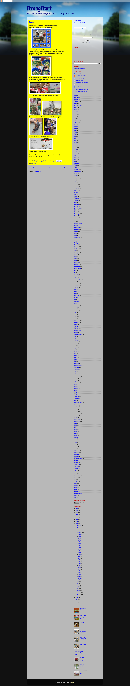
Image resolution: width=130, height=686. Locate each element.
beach (75, 128)
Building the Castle (82, 672)
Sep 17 (79, 556)
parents (76, 344)
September (79, 532)
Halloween (76, 99)
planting (75, 357)
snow (75, 427)
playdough (76, 369)
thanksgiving (76, 468)
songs (75, 429)
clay (75, 181)
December (79, 525)
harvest (76, 276)
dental (75, 202)
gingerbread (76, 264)
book (75, 146)
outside (76, 332)
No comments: (48, 161)
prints (75, 375)
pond (75, 371)
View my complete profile (79, 22)
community (76, 187)
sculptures (76, 406)
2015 (77, 519)
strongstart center (78, 458)
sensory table (77, 414)
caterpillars (76, 169)
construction (77, 188)
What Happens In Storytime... (82, 89)
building (75, 157)
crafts (75, 196)
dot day (75, 210)
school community (78, 402)
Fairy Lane (76, 97)
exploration (76, 229)
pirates (34, 163)
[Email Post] (54, 161)
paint (75, 338)
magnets (76, 307)
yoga (75, 497)
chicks (75, 175)
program (76, 379)
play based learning (78, 365)
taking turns (77, 464)
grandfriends (77, 266)
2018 (77, 512)
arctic (75, 117)
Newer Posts (33, 168)
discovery (76, 206)
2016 (77, 517)
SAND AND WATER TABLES (81, 76)
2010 (77, 602)
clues (75, 183)
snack (75, 423)
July (78, 581)
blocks (75, 142)
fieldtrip (76, 245)
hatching (76, 278)
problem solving (77, 377)
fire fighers (76, 249)
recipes (75, 392)
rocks (75, 394)
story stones (77, 450)
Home (50, 168)
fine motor (76, 247)
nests (75, 318)
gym (75, 272)
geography (76, 262)
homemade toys (77, 280)
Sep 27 (80, 538)
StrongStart (39, 8)
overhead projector (78, 334)
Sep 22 (80, 552)
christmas (76, 179)
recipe (75, 390)
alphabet (76, 109)
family (75, 235)
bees (75, 134)
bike (75, 138)
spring (75, 439)
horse (75, 282)
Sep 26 (80, 541)
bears (75, 132)
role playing (76, 396)
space (75, 433)
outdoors (76, 328)
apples (75, 115)
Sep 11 (79, 567)
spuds (75, 441)
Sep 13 (79, 563)
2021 (77, 508)
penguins (76, 348)
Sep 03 (80, 579)
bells (75, 136)
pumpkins (76, 386)
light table (76, 301)
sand (75, 400)
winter (75, 487)
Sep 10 (79, 570)
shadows (76, 417)
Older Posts (67, 168)
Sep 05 (80, 574)
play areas (76, 363)
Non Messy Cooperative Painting (82, 659)
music (75, 315)
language (76, 289)
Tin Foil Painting (83, 623)
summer (76, 460)
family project (77, 237)
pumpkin (76, 384)
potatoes (76, 373)
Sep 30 (80, 534)
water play (76, 485)
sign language (77, 421)
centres (75, 173)
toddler (75, 470)
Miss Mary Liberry (80, 87)
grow (75, 270)
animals (76, 113)
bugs (75, 155)
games (75, 258)
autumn (76, 122)
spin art (76, 437)
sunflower (76, 462)
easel (75, 220)
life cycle (76, 297)
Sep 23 (80, 550)
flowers (75, 254)
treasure (76, 478)
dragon (75, 212)
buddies (76, 154)
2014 (77, 521)
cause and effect (77, 171)
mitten (75, 313)
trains (75, 474)
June (78, 584)
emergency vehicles (78, 223)
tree (75, 480)
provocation (76, 383)
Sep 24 (80, 545)
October (79, 530)
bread (75, 150)
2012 (77, 597)
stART (75, 443)
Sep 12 (79, 565)
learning (76, 291)
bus (75, 161)
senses (75, 410)
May (78, 586)
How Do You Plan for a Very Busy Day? (83, 631)
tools (75, 472)
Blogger (72, 682)
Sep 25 (80, 543)
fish (75, 251)
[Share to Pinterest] (61, 161)
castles (75, 167)
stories (75, 447)
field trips (76, 243)
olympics (76, 326)
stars (75, 445)
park (75, 346)
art (75, 119)
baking (75, 124)
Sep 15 (79, 561)
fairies (75, 233)
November (79, 528)
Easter (75, 95)
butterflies (76, 163)
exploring (76, 231)
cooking (75, 190)
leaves (75, 293)
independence (77, 285)
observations (77, 320)
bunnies (76, 159)
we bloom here (79, 85)
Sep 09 (80, 572)
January (79, 595)
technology (76, 466)
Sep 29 (80, 536)
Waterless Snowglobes (82, 665)
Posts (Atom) (38, 171)
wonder (75, 489)
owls (75, 336)
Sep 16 (79, 559)
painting (76, 340)
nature (75, 317)
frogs (75, 256)
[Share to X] (59, 161)
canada (75, 165)
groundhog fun (77, 268)
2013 (77, 524)
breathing (76, 152)
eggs (75, 221)
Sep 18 (79, 554)
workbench (76, 491)
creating (76, 200)
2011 (77, 600)
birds (75, 140)
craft (75, 194)
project (75, 381)
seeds (75, 408)
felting (75, 241)
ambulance (76, 111)
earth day (76, 218)
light (75, 299)
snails (75, 425)
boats (75, 144)
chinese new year (78, 177)
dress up (76, 216)
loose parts (76, 305)
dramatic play (77, 214)
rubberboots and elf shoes (82, 82)
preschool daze (79, 73)
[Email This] (56, 161)
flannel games (77, 252)
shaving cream (77, 419)
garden (75, 260)
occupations (76, 322)
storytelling (76, 452)
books (75, 148)
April (78, 588)
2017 (77, 515)
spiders (75, 435)
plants (75, 359)
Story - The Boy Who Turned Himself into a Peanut (79, 653)
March (78, 590)
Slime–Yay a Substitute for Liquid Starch (83, 638)
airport (75, 107)
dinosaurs (76, 204)
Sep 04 (80, 576)
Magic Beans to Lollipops (83, 609)
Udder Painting (83, 644)
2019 (77, 510)
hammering (76, 274)
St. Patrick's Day (77, 105)
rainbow (76, 388)
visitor (75, 483)
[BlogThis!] (57, 161)
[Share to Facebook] (60, 161)
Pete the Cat (76, 101)
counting (76, 192)
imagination (76, 284)
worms (75, 495)
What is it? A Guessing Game (83, 617)
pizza (75, 353)
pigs (75, 350)
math (75, 309)
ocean (75, 324)
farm (75, 239)
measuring (76, 311)
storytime (76, 454)
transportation (77, 476)
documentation (77, 208)
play (75, 361)
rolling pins (76, 398)
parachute (76, 342)
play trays (76, 367)
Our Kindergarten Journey (81, 91)
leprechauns (76, 295)
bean (75, 130)
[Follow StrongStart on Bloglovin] (80, 28)
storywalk (76, 456)
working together (78, 493)
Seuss (75, 103)
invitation (76, 287)
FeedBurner (90, 43)
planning (76, 355)
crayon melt (76, 198)
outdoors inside (77, 330)
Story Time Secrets (80, 78)
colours (76, 185)
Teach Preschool (79, 80)
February (79, 592)
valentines (76, 481)
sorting (75, 431)
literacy (75, 303)
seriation (76, 416)
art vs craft (76, 121)
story (75, 449)
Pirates (31, 22)
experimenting (77, 227)
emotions (76, 225)
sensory (76, 412)
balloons (76, 126)
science (75, 404)
